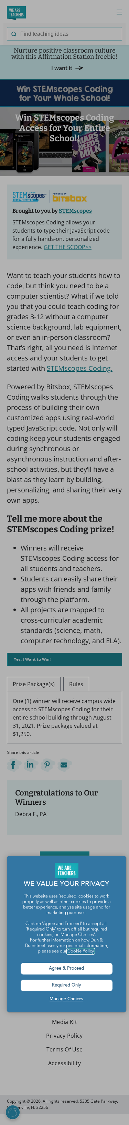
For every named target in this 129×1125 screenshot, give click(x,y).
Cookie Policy (80, 951)
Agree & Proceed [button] (66, 968)
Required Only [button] (66, 985)
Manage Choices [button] (66, 999)
